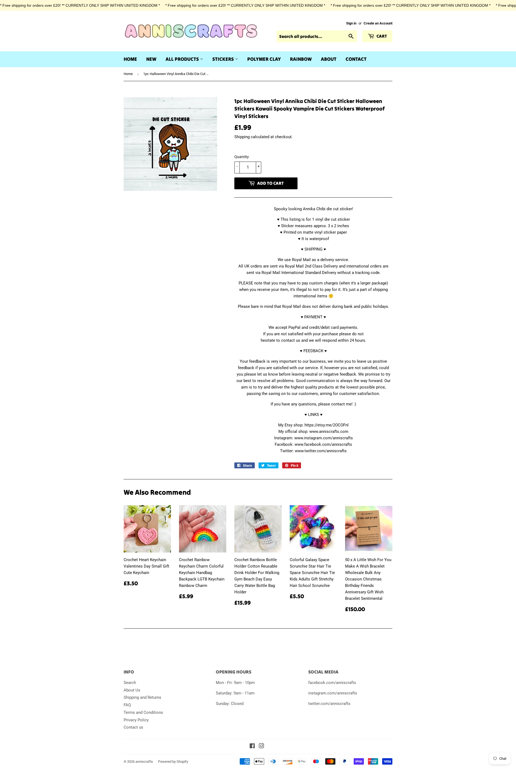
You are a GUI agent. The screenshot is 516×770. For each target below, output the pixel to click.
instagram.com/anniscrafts (332, 693)
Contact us (133, 727)
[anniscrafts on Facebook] (252, 746)
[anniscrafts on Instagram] (261, 746)
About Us (132, 690)
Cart (381, 36)
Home (130, 59)
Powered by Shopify (173, 762)
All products (183, 59)
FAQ (127, 705)
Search (130, 682)
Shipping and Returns (142, 697)
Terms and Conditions (143, 712)
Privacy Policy (136, 720)
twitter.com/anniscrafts (329, 703)
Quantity (241, 157)
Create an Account (378, 23)
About (328, 59)
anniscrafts (144, 762)
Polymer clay (264, 59)
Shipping (242, 136)
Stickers (223, 59)
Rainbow (301, 59)
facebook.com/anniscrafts (332, 682)
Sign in (351, 23)
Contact (356, 59)
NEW (151, 59)
